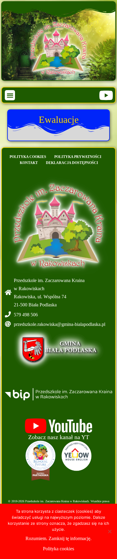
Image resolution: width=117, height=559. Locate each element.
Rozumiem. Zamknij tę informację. (59, 538)
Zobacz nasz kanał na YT (58, 437)
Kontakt (29, 163)
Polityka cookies (28, 157)
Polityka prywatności (77, 157)
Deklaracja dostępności (72, 163)
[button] (10, 95)
